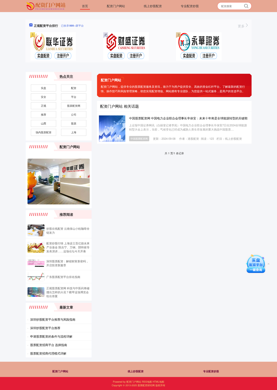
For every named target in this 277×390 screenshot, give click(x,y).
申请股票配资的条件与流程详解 (51, 336)
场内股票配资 (43, 132)
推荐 (43, 114)
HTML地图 (158, 381)
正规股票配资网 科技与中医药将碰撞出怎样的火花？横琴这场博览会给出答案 (68, 292)
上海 (73, 132)
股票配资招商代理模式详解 (48, 353)
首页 (85, 6)
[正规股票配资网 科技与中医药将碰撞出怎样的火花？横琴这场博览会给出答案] (36, 292)
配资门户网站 (116, 6)
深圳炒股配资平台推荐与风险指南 (52, 319)
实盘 (43, 88)
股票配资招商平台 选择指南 (48, 345)
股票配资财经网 (146, 385)
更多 (242, 25)
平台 (73, 97)
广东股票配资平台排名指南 (63, 277)
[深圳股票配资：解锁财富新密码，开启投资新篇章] (36, 263)
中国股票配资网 (139, 138)
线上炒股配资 (153, 6)
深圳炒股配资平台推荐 (45, 328)
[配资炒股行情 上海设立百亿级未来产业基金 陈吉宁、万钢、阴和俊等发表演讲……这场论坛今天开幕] (36, 247)
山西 (43, 123)
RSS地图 (147, 381)
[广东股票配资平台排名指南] (36, 276)
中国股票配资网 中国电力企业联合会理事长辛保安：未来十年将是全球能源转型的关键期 (188, 118)
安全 (43, 97)
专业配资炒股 (190, 6)
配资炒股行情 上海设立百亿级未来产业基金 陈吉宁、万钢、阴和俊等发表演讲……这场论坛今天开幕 (68, 247)
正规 (43, 105)
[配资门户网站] (46, 6)
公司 (73, 114)
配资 (73, 88)
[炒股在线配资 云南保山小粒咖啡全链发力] (36, 230)
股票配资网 (73, 105)
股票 (73, 123)
